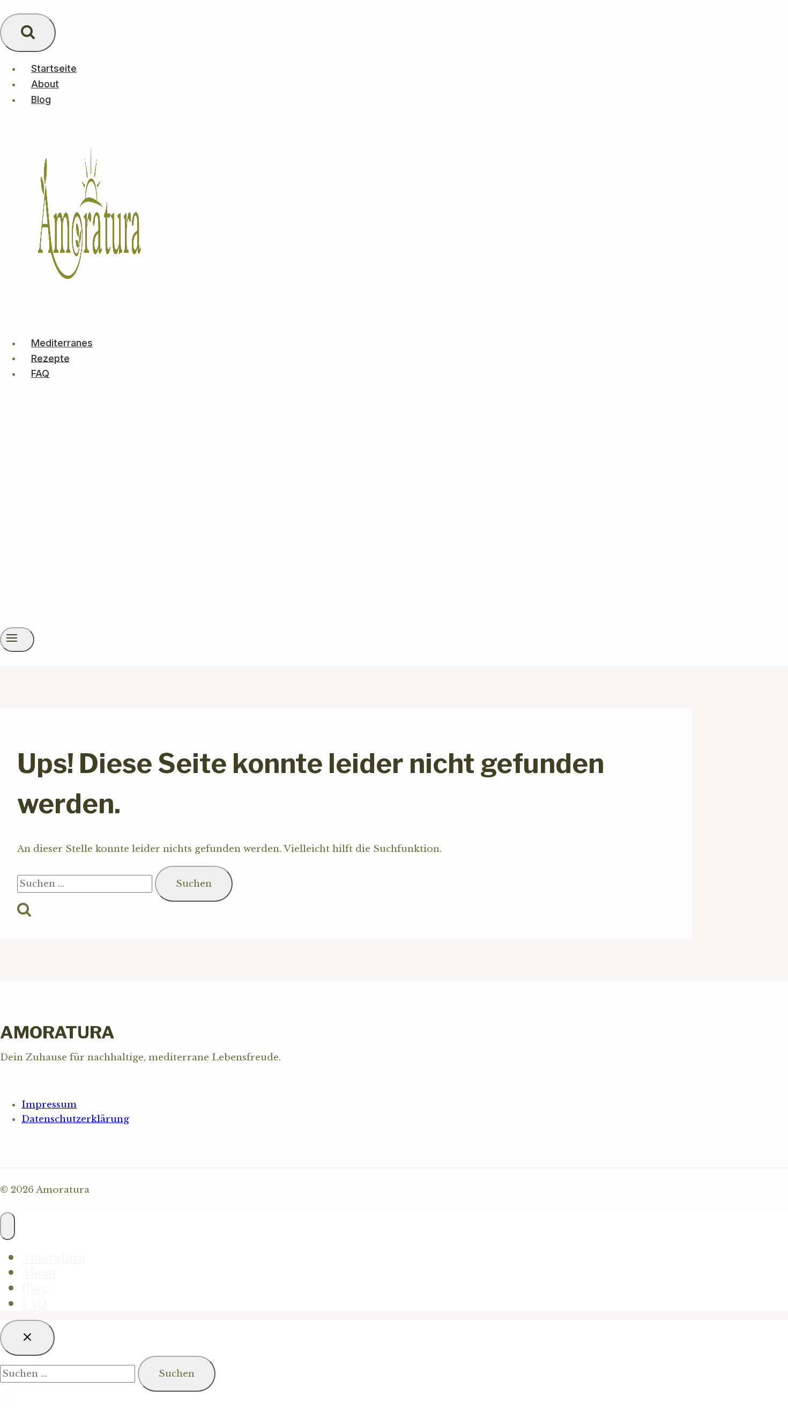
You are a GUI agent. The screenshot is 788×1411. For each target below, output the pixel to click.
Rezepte (50, 357)
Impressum (49, 1104)
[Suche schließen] (27, 1338)
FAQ (40, 373)
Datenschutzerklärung (75, 1119)
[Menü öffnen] (17, 639)
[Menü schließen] (7, 1226)
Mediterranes (62, 342)
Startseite (54, 68)
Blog (41, 99)
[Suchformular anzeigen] (28, 32)
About (45, 84)
